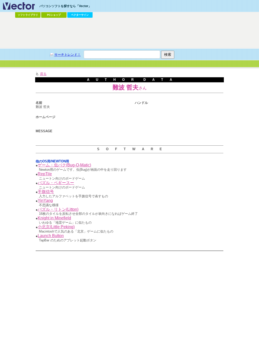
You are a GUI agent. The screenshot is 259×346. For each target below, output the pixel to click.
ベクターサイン (80, 14)
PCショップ (54, 14)
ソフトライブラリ (28, 14)
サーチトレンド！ (67, 54)
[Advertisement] (129, 33)
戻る (43, 74)
